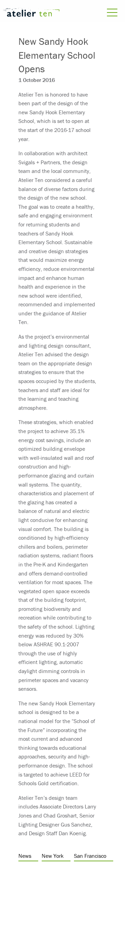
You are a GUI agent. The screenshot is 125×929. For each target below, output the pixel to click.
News (24, 855)
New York (53, 855)
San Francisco (90, 855)
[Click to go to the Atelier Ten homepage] (31, 13)
